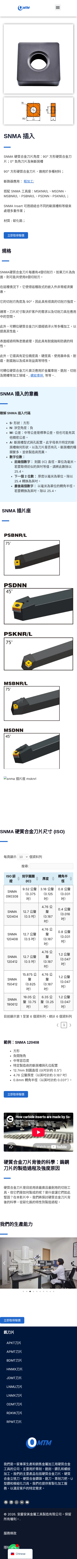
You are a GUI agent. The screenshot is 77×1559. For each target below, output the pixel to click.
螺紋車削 (36, 375)
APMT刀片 (14, 1352)
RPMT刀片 (14, 1422)
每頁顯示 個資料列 (23, 857)
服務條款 (10, 1533)
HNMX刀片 (15, 1369)
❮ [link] (57, 1025)
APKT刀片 (14, 1343)
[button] (58, 7)
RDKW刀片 (14, 1413)
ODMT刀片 (14, 1404)
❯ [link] (70, 1025)
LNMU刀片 (14, 1387)
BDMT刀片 (14, 1360)
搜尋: (25, 866)
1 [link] (64, 1025)
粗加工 (28, 181)
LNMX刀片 (14, 1395)
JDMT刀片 (14, 1378)
